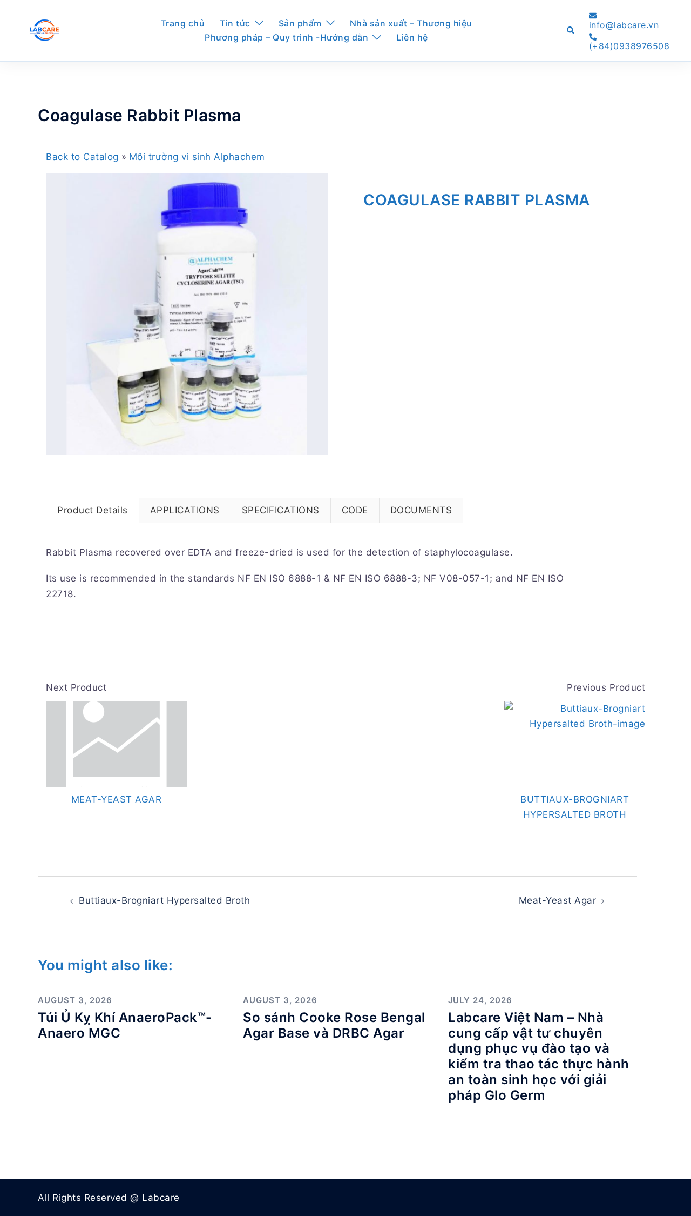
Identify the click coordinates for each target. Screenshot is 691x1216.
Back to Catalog (83, 156)
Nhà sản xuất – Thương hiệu (411, 23)
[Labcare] (44, 29)
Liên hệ (412, 37)
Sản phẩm (300, 23)
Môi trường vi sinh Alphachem (197, 156)
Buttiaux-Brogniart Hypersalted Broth (164, 900)
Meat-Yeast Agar (558, 900)
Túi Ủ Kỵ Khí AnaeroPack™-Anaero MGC (125, 1025)
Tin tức (235, 23)
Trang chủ (183, 23)
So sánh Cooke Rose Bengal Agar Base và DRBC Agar (334, 1025)
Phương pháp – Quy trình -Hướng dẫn (286, 37)
